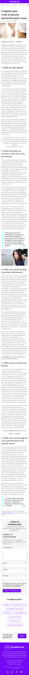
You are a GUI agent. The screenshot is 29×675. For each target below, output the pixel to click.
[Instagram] (7, 672)
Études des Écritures (19, 604)
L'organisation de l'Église (14, 625)
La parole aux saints (14, 617)
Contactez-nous (8, 667)
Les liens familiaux (5, 21)
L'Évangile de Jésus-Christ (14, 608)
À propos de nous (22, 4)
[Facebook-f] (16, 672)
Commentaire (7, 547)
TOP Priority (7, 613)
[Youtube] (21, 672)
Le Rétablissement (20, 613)
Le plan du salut (14, 621)
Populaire (7, 4)
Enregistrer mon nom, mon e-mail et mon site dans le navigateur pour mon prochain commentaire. (14, 585)
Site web (5, 575)
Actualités (14, 4)
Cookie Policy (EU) (19, 667)
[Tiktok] (12, 672)
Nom (5, 563)
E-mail (5, 569)
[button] (2, 5)
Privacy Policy (15, 668)
